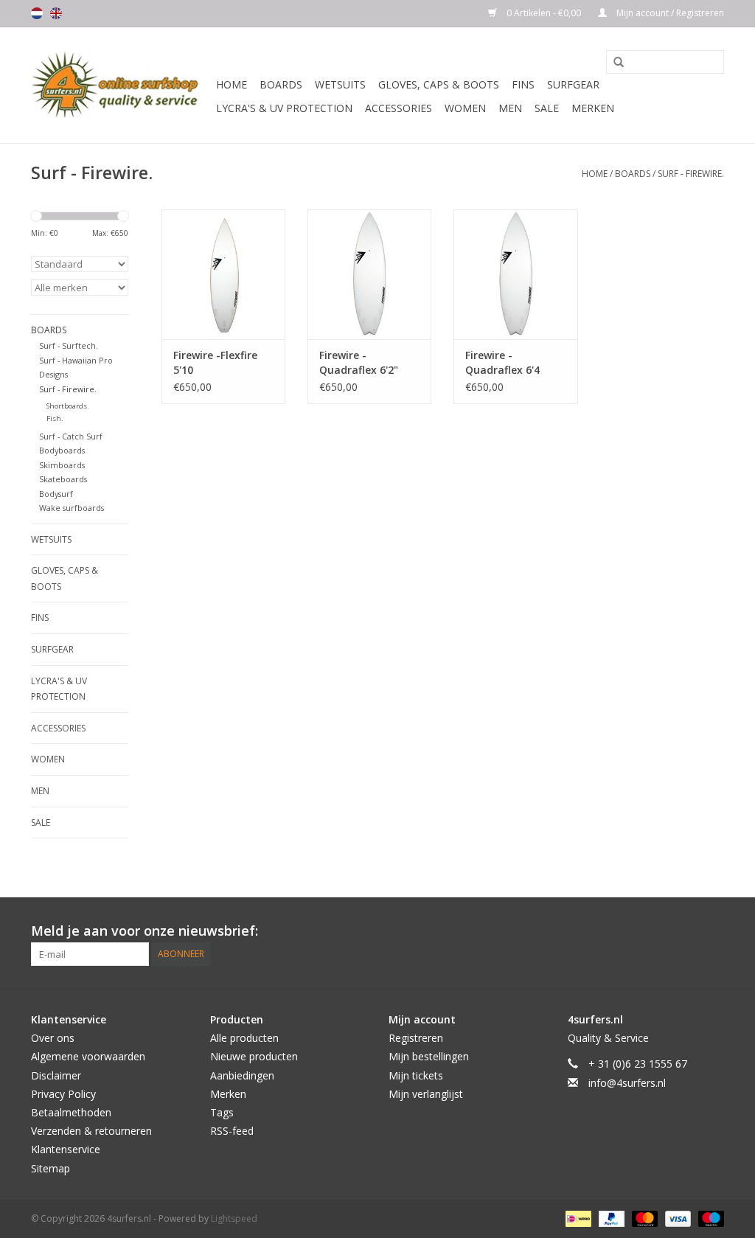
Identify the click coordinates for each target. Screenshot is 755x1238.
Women (465, 108)
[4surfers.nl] (121, 85)
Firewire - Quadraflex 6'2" (358, 362)
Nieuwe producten (254, 1056)
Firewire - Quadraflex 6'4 (502, 362)
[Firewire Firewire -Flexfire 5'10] (223, 274)
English (56, 13)
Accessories (398, 108)
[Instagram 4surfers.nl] (712, 931)
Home (231, 84)
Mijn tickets (416, 1075)
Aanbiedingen (242, 1075)
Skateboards (63, 478)
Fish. (54, 418)
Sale (547, 108)
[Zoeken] (613, 62)
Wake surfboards (71, 507)
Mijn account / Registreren (669, 13)
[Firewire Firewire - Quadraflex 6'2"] (369, 274)
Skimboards (62, 464)
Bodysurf (56, 493)
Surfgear (573, 84)
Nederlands (37, 13)
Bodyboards (62, 450)
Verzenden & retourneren (91, 1131)
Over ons (52, 1038)
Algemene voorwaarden (88, 1056)
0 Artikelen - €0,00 (543, 13)
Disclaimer (56, 1075)
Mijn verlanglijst (426, 1094)
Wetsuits (340, 84)
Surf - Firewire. (691, 173)
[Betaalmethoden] (576, 1217)
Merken (592, 108)
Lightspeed (234, 1218)
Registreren (416, 1038)
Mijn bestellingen (429, 1056)
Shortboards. (67, 406)
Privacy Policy (63, 1094)
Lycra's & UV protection (284, 108)
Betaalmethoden (71, 1112)
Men (510, 108)
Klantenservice (65, 1149)
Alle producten (244, 1038)
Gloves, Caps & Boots (438, 84)
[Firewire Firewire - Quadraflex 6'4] (515, 274)
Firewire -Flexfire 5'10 (215, 362)
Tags (222, 1112)
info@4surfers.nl (627, 1083)
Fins (523, 84)
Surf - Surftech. (68, 345)
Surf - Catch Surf (70, 436)
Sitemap (50, 1168)
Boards (281, 84)
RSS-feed (232, 1131)
